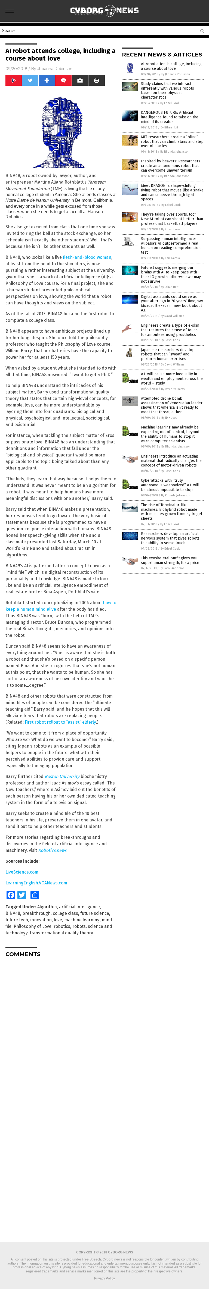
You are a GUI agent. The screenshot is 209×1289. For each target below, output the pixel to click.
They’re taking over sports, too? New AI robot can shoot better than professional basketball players (172, 219)
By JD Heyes (169, 418)
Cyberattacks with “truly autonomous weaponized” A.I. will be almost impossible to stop (170, 485)
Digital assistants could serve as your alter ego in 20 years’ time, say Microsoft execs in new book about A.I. (172, 303)
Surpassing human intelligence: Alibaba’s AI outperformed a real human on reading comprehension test (171, 246)
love (58, 919)
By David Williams (172, 316)
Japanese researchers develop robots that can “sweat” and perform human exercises (168, 354)
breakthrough (36, 913)
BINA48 (12, 913)
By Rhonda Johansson (174, 151)
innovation (41, 919)
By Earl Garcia (170, 258)
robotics (62, 926)
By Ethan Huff (169, 127)
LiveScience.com (21, 872)
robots (79, 926)
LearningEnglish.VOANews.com (36, 882)
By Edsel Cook (170, 103)
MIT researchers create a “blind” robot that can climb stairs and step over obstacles (172, 142)
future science (94, 913)
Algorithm (47, 906)
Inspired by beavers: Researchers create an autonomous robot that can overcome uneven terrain (170, 166)
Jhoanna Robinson (54, 68)
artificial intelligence (79, 906)
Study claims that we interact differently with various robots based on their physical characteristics (167, 90)
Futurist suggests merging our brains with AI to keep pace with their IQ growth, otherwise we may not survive (171, 274)
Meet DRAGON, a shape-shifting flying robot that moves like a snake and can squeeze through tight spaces (172, 192)
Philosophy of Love (32, 926)
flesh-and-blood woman (87, 257)
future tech (16, 919)
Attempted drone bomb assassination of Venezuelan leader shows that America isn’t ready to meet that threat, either (171, 405)
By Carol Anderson (172, 568)
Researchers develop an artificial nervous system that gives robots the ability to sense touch (170, 538)
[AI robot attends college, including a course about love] (104, 18)
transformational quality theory (61, 932)
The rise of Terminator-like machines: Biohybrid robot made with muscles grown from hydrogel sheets (171, 512)
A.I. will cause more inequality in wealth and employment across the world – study (172, 379)
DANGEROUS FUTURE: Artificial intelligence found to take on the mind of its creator (169, 117)
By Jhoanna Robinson (175, 74)
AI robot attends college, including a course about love (171, 66)
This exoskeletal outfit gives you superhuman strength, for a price (170, 560)
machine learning (82, 919)
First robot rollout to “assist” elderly (60, 722)
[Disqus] (60, 1029)
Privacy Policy (104, 1278)
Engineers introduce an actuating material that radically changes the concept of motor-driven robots (171, 461)
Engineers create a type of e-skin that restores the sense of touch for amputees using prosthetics (170, 330)
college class (65, 913)
